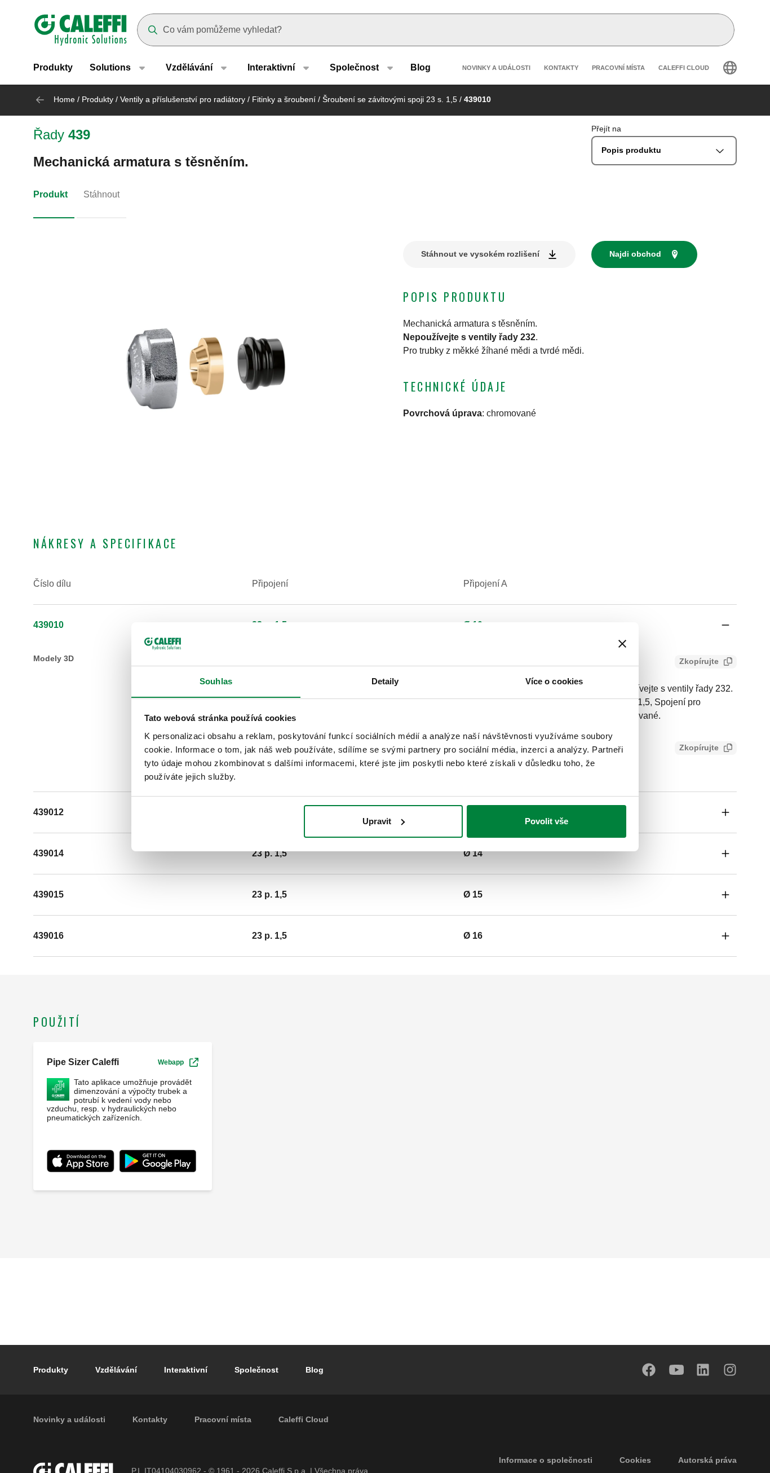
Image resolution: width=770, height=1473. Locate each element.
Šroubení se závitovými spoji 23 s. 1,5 (389, 99)
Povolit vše (546, 821)
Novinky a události (496, 67)
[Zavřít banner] (622, 644)
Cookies (635, 1460)
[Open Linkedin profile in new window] (703, 1370)
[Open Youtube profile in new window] (676, 1370)
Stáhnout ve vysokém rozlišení (480, 253)
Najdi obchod (635, 253)
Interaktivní (185, 1369)
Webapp (171, 1062)
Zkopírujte (699, 661)
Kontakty (561, 67)
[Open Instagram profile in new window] (730, 1370)
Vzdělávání (116, 1369)
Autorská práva (707, 1460)
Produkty (53, 67)
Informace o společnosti (545, 1460)
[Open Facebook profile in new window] (649, 1370)
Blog (420, 67)
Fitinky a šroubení (284, 99)
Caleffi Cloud (683, 67)
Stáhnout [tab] (101, 194)
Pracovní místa (618, 67)
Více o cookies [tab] (554, 680)
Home (64, 99)
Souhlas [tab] (216, 680)
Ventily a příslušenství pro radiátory (182, 99)
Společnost (256, 1369)
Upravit (376, 821)
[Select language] (730, 67)
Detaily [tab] (385, 680)
